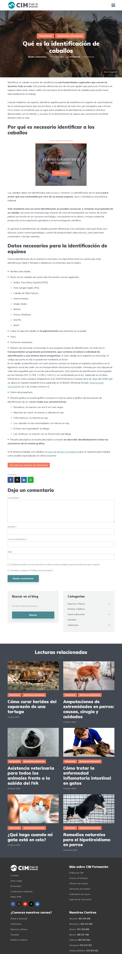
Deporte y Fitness (76, 603)
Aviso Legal (16, 880)
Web (10, 552)
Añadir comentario (37, 57)
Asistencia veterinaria (69, 36)
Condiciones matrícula (21, 891)
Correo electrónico (17, 539)
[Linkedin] (37, 904)
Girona (72, 929)
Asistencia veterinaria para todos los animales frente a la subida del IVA (31, 776)
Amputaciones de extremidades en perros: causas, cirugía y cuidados (88, 709)
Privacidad (16, 886)
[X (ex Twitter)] (19, 904)
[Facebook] (13, 904)
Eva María (75, 57)
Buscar (33, 615)
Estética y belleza (19, 940)
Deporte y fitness (19, 929)
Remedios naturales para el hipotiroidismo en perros (86, 839)
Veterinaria (45, 36)
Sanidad (72, 619)
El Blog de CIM (76, 872)
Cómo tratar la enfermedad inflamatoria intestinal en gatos (87, 776)
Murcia (72, 934)
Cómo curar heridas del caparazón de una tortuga (32, 706)
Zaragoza (74, 945)
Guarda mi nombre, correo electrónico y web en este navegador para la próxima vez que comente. (55, 564)
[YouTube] (25, 904)
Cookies (14, 875)
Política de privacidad (42, 570)
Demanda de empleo (79, 888)
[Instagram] (31, 904)
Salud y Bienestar (76, 614)
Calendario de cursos (79, 894)
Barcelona (74, 924)
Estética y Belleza (76, 609)
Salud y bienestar (19, 918)
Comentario (13, 498)
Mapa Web (16, 896)
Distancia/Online (77, 950)
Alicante (73, 918)
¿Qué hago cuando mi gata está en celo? (30, 837)
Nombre (12, 527)
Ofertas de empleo (78, 883)
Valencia (73, 940)
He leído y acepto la (32, 570)
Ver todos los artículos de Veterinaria (28, 465)
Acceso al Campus (78, 878)
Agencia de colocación (80, 899)
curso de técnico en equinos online (65, 451)
